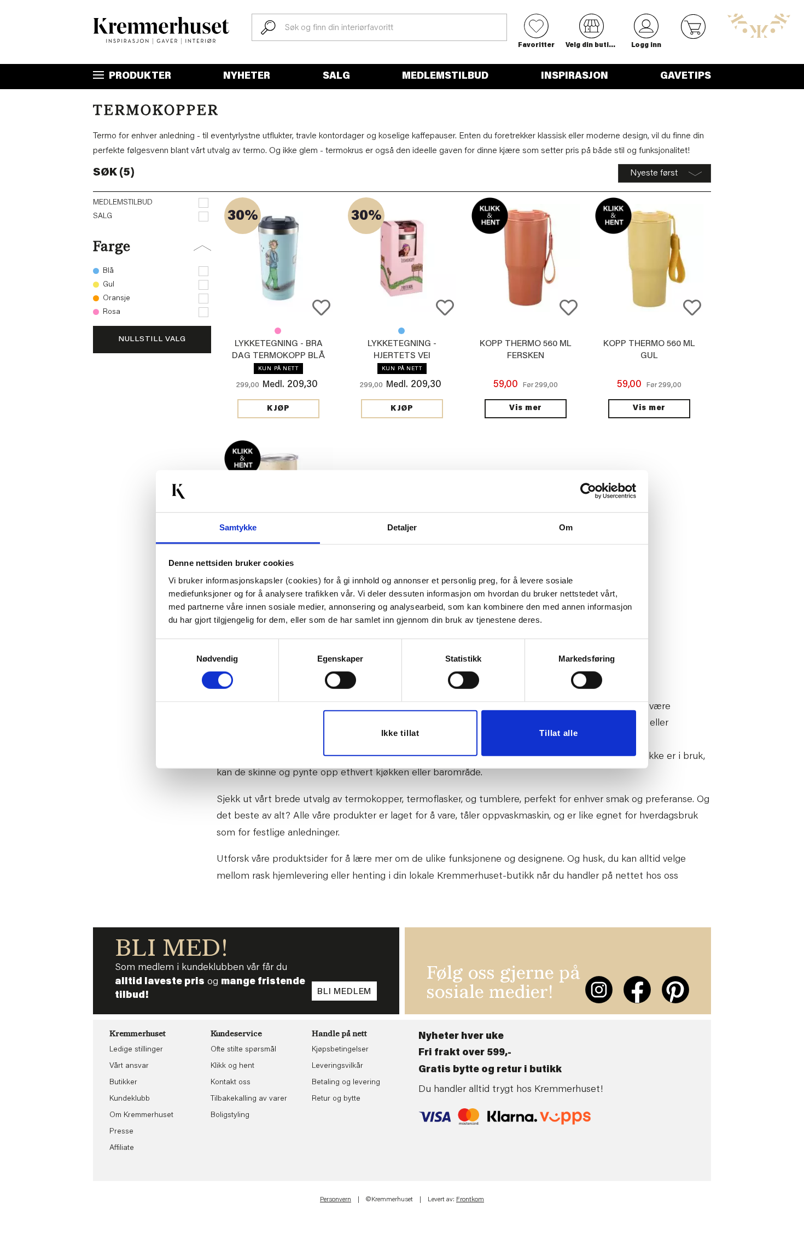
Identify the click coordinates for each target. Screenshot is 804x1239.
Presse (121, 1132)
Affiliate (121, 1148)
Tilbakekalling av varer (249, 1099)
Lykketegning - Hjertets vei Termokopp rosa (278, 331)
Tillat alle (558, 733)
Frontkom (470, 1199)
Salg (336, 76)
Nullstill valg (152, 339)
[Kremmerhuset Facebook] (637, 989)
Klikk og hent (232, 1066)
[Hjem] (161, 30)
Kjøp (278, 409)
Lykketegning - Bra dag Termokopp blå (401, 331)
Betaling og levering (346, 1082)
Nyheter (246, 76)
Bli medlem (344, 991)
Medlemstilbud (445, 76)
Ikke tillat (400, 733)
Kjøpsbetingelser (340, 1050)
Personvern (335, 1199)
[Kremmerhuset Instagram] (599, 989)
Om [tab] (566, 527)
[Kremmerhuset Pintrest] (675, 989)
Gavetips (685, 76)
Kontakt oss (230, 1082)
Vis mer (525, 408)
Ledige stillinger (136, 1050)
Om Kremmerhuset (141, 1115)
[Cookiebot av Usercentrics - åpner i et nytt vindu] (588, 491)
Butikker (123, 1082)
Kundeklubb (129, 1099)
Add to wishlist (321, 308)
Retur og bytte (336, 1099)
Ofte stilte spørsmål (243, 1050)
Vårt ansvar (129, 1066)
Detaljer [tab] (402, 527)
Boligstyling (230, 1115)
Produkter (139, 76)
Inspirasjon (574, 76)
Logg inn (646, 45)
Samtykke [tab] (238, 527)
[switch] (340, 680)
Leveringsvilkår (337, 1066)
